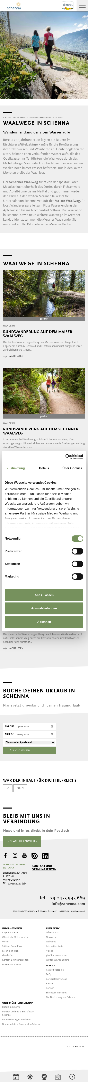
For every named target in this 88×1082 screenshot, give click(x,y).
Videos (49, 951)
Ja (8, 788)
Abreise (9, 734)
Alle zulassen (44, 595)
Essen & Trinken (10, 951)
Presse (49, 983)
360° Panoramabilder (56, 955)
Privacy (53, 911)
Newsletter (51, 937)
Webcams (51, 942)
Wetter (5, 942)
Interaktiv (53, 928)
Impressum (64, 911)
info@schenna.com (68, 904)
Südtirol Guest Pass (12, 946)
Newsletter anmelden (23, 841)
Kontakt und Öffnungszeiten (44, 867)
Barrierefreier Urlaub (56, 979)
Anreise (9, 726)
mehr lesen (16, 356)
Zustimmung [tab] (16, 468)
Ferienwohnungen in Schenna (17, 1020)
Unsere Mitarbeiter (11, 964)
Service (50, 965)
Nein (20, 788)
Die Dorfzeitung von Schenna (60, 997)
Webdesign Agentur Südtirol (8, 1047)
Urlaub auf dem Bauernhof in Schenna (21, 1024)
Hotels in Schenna (11, 1007)
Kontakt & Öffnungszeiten (15, 960)
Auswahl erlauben (44, 608)
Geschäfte (7, 955)
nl (83, 1046)
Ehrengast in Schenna (57, 993)
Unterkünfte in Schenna (17, 1003)
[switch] (77, 551)
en (76, 1046)
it (70, 1046)
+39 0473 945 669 (17, 883)
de (64, 1046)
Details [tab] (44, 468)
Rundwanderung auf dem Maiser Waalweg (37, 334)
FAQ (48, 974)
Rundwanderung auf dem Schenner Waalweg (40, 431)
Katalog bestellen (55, 970)
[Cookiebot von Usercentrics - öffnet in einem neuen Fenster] (65, 456)
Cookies (43, 911)
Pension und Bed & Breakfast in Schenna (18, 1013)
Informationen (12, 928)
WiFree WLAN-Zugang (57, 960)
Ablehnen (44, 621)
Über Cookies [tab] (72, 468)
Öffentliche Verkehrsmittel (15, 937)
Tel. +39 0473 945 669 (62, 898)
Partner (50, 988)
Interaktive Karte (54, 946)
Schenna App (52, 932)
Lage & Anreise (10, 932)
